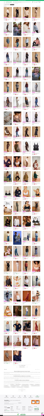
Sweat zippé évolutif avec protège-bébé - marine (17, 362)
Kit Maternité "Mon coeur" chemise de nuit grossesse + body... (8, 168)
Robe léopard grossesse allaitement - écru (8, 362)
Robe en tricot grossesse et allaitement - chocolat (8, 153)
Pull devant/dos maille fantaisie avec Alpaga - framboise (35, 347)
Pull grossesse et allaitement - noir (35, 138)
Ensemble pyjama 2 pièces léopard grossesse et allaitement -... (26, 168)
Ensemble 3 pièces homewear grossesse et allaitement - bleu (26, 332)
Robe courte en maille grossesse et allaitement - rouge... (35, 332)
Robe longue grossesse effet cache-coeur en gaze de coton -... (27, 302)
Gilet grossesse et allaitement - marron (7, 108)
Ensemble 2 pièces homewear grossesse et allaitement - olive (8, 347)
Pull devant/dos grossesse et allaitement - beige (27, 123)
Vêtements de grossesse (8, 3)
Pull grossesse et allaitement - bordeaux (17, 138)
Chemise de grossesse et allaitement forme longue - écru (26, 347)
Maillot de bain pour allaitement (25, 384)
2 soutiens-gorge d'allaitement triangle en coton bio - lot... (8, 317)
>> (39, 369)
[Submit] (13, 2)
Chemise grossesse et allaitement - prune (27, 93)
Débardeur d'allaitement (18, 384)
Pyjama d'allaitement (37, 384)
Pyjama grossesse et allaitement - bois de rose (17, 108)
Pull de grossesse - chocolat (16, 93)
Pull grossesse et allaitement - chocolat (26, 138)
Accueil (4, 3)
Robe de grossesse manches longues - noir (17, 123)
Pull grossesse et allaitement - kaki (35, 123)
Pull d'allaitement (31, 384)
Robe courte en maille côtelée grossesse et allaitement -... (8, 302)
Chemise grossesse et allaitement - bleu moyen (36, 108)
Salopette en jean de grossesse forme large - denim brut (35, 317)
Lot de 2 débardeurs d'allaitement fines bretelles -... (17, 302)
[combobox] (22, 2)
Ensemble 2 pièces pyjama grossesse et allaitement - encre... (17, 332)
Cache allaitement (12, 384)
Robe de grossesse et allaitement (26, 108)
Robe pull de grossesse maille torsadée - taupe (8, 138)
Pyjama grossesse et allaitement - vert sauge (35, 93)
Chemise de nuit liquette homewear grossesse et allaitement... (16, 347)
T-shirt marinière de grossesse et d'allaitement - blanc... (7, 332)
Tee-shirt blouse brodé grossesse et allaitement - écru (26, 317)
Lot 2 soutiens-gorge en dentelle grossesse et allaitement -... (16, 168)
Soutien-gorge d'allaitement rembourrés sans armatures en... (36, 302)
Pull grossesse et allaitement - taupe (7, 93)
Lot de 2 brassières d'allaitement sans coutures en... (35, 153)
